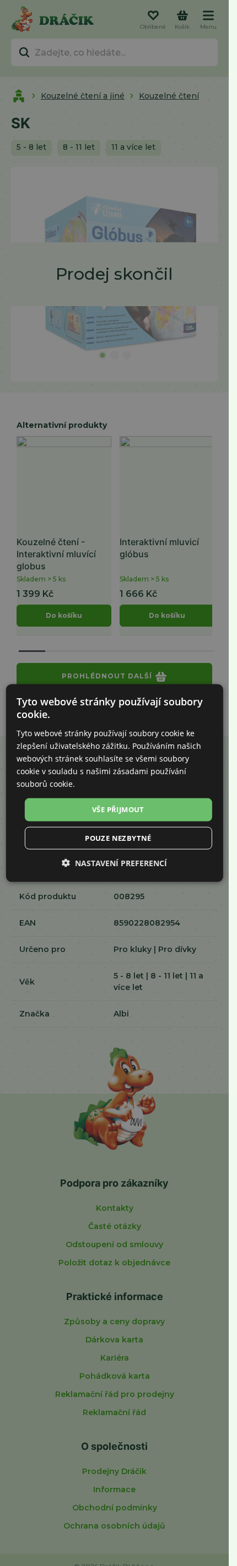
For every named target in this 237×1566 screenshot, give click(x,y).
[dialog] (114, 783)
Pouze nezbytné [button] (118, 837)
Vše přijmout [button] (118, 809)
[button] (114, 862)
